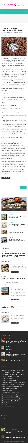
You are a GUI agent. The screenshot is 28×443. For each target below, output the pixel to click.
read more (6, 177)
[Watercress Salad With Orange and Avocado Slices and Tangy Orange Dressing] (3, 429)
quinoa (11, 394)
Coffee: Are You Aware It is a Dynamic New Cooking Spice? (11, 29)
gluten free (9, 386)
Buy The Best (5, 374)
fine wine (12, 384)
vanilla (11, 402)
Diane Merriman (8, 32)
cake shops (11, 374)
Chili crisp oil (10, 376)
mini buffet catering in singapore (9, 392)
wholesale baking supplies (19, 406)
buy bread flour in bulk (15, 372)
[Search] (24, 11)
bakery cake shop (11, 370)
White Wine (17, 404)
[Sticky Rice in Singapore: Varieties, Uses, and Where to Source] (4, 225)
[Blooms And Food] (14, 4)
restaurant (22, 394)
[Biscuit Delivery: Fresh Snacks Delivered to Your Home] (4, 232)
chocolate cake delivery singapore (9, 380)
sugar (13, 398)
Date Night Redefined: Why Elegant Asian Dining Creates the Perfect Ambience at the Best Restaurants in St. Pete (13, 255)
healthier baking (5, 388)
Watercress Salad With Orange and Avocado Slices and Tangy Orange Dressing (14, 431)
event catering (22, 382)
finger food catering (20, 384)
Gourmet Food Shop (18, 386)
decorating (15, 382)
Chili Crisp (4, 376)
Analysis (4, 370)
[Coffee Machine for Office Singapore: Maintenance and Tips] (4, 240)
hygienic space (13, 388)
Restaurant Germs (6, 396)
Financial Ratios (5, 384)
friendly (3, 386)
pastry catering (5, 394)
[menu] (3, 12)
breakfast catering (20, 370)
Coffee (4, 26)
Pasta (18, 392)
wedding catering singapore (8, 404)
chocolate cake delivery (7, 378)
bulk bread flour (5, 372)
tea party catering (15, 400)
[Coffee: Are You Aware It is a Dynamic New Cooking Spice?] (14, 46)
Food (5, 202)
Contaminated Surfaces (7, 382)
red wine (16, 394)
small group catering (15, 396)
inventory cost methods (7, 390)
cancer (17, 374)
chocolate (17, 376)
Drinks (11, 214)
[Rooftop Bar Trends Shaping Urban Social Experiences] (4, 216)
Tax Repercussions (6, 400)
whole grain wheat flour (7, 406)
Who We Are (4, 418)
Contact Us (4, 415)
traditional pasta (5, 402)
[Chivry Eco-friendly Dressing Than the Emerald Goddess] (3, 436)
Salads (9, 428)
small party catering (6, 398)
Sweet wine (18, 398)
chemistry (22, 374)
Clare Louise (7, 282)
